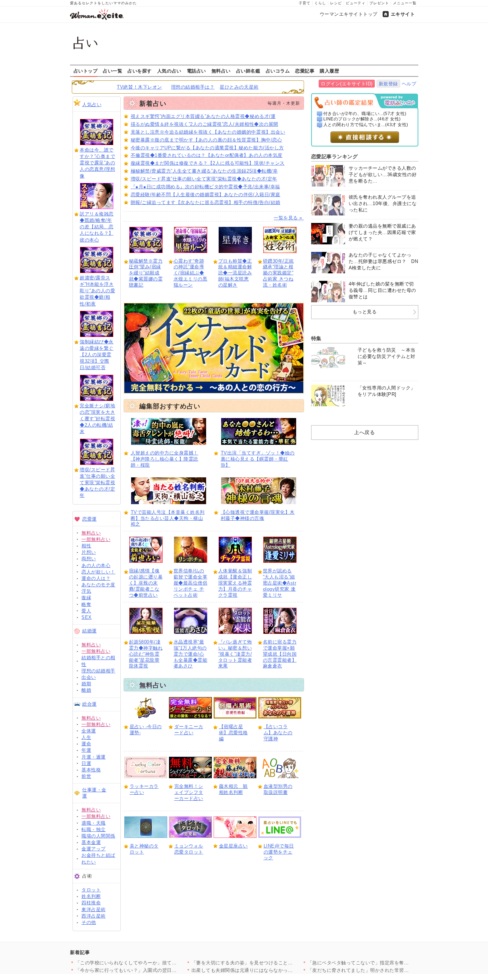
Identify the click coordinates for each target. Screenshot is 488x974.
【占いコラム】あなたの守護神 (278, 732)
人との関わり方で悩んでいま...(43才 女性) (365, 124)
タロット (91, 890)
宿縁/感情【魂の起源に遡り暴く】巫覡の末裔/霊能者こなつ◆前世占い (146, 583)
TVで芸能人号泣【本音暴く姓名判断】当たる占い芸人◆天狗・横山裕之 (168, 518)
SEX (86, 617)
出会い (88, 677)
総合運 (89, 704)
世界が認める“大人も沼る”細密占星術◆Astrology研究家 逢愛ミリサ (280, 583)
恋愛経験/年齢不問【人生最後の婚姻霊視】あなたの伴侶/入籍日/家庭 (205, 194)
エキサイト (403, 14)
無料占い (221, 71)
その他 (88, 922)
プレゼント (379, 3)
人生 (86, 737)
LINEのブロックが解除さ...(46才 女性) (362, 118)
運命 (86, 743)
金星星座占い (233, 846)
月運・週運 (93, 757)
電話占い (196, 71)
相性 (86, 545)
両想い (88, 558)
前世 (86, 776)
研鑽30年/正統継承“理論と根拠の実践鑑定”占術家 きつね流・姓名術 (278, 273)
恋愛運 (89, 519)
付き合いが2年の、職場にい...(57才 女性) (365, 113)
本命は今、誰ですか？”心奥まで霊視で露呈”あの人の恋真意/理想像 (97, 163)
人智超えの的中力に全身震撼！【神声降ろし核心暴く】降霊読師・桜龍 (164, 459)
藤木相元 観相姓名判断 (233, 789)
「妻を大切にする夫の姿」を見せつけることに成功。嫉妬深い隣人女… (268, 962)
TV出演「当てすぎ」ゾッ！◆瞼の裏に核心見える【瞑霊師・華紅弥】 (258, 459)
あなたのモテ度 (98, 584)
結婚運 (89, 630)
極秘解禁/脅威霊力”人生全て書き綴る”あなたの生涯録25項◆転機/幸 (204, 171)
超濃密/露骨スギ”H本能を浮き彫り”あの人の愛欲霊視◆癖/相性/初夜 (97, 291)
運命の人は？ (95, 578)
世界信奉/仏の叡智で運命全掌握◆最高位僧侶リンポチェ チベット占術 (191, 583)
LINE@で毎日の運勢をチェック (279, 852)
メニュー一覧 (405, 3)
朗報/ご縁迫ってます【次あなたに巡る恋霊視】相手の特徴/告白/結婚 (205, 202)
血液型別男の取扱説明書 (278, 789)
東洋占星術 (93, 909)
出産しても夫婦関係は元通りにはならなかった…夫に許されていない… (268, 970)
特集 (316, 338)
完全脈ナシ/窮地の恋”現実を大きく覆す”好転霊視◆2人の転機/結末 (97, 418)
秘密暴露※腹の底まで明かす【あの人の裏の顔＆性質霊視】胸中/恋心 (206, 140)
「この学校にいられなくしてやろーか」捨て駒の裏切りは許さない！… (152, 962)
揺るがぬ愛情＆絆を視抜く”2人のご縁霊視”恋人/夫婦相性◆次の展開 (204, 124)
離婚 (86, 690)
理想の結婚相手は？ (193, 87)
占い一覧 (112, 71)
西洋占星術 (93, 916)
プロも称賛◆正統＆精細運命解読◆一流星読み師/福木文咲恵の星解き (235, 273)
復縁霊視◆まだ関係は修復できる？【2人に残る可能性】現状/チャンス (208, 163)
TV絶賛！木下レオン (139, 87)
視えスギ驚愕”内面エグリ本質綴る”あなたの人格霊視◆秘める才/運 (203, 116)
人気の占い (169, 71)
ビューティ (355, 3)
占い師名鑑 (248, 71)
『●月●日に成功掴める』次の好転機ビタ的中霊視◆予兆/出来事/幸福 (205, 186)
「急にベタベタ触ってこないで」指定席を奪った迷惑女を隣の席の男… (385, 962)
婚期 (86, 683)
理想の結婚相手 (98, 671)
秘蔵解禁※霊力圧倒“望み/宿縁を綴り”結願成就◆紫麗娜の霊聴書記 (146, 273)
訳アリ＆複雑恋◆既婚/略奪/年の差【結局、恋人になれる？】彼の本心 (97, 227)
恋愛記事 (304, 71)
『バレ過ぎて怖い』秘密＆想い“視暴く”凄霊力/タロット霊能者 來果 (235, 654)
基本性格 (91, 769)
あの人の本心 (95, 565)
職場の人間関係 (98, 836)
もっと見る (365, 311)
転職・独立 (93, 829)
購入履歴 (329, 71)
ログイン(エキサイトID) (347, 83)
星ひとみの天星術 (239, 87)
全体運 (88, 731)
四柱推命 (91, 902)
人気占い (91, 104)
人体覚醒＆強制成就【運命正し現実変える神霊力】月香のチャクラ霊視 (235, 583)
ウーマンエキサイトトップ (349, 14)
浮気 (86, 591)
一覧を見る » (289, 217)
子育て (304, 3)
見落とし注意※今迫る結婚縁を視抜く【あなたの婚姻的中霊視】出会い (208, 132)
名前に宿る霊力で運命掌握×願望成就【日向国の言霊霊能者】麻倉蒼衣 (280, 654)
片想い (88, 552)
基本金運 (91, 842)
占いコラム (278, 71)
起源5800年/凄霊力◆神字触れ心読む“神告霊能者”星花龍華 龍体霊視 (146, 654)
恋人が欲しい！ (98, 572)
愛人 (86, 610)
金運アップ (93, 848)
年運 (86, 750)
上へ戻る (364, 432)
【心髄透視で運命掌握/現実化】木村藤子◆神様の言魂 (258, 515)
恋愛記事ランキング (334, 156)
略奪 (86, 604)
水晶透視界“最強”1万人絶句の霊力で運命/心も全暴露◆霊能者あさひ (191, 654)
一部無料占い (95, 539)
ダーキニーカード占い (188, 729)
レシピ (336, 3)
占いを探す (140, 71)
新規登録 (388, 83)
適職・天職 (93, 823)
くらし (320, 3)
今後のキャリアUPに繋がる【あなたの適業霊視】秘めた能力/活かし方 (207, 147)
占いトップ (86, 71)
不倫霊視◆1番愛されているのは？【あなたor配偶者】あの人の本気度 (207, 155)
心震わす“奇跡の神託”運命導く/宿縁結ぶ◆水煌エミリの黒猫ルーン (191, 273)
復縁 (86, 597)
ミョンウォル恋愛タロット (188, 849)
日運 (86, 763)
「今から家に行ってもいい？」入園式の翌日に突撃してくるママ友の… (152, 970)
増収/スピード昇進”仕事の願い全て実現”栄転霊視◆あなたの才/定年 (97, 482)
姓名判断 (91, 896)
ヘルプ (409, 83)
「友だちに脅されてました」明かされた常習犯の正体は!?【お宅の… (382, 970)
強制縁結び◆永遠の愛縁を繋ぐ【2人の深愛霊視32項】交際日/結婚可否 (97, 355)
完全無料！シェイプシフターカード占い (188, 792)
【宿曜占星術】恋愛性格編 (233, 732)
